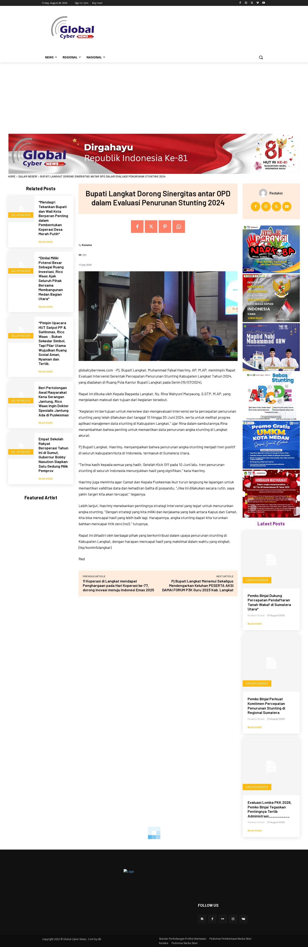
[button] (261, 57)
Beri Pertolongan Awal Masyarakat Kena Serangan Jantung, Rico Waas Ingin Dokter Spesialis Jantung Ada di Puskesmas (54, 401)
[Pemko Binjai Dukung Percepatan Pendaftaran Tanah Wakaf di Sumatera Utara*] (271, 559)
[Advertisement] (154, 93)
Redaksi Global (256, 615)
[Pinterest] (165, 226)
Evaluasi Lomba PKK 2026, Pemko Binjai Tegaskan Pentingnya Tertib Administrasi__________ (270, 809)
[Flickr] (223, 919)
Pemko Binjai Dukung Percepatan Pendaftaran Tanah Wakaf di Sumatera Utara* (269, 602)
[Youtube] (263, 3)
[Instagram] (246, 3)
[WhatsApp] (178, 226)
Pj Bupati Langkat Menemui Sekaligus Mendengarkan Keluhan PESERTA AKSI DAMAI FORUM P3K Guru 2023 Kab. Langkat (197, 585)
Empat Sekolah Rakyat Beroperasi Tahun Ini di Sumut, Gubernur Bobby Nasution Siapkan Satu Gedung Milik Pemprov (53, 455)
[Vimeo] (257, 3)
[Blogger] (202, 919)
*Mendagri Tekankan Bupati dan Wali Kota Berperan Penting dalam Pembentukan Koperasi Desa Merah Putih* (53, 218)
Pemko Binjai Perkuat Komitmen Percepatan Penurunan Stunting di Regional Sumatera (266, 705)
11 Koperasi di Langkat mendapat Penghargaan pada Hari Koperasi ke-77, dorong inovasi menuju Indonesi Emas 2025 (118, 585)
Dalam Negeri (27, 176)
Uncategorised (257, 580)
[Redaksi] (264, 193)
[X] (252, 3)
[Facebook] (240, 3)
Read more (46, 241)
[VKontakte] (243, 919)
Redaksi (87, 245)
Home (11, 176)
